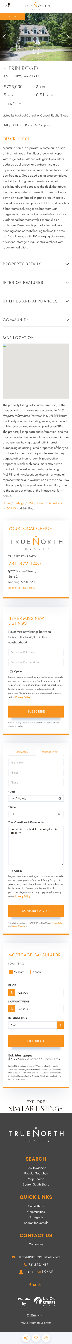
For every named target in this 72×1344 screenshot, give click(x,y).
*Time (12, 807)
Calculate (36, 1041)
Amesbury (55, 503)
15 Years (36, 972)
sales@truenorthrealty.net (38, 1257)
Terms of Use (44, 1323)
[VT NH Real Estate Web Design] (44, 1301)
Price (12, 985)
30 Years (19, 972)
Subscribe (36, 711)
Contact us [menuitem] (36, 1244)
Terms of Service (18, 926)
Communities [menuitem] (36, 1212)
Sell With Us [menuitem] (36, 1206)
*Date (12, 791)
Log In (32, 1272)
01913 (11, 508)
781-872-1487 (25, 563)
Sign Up (47, 1272)
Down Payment (18, 1001)
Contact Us (14, 588)
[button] (6, 37)
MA (31, 503)
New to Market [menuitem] (36, 1168)
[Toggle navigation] (63, 6)
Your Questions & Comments (26, 822)
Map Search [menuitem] (36, 1179)
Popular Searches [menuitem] (36, 1173)
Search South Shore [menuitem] (36, 1184)
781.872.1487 (38, 1265)
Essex (41, 503)
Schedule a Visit (49, 752)
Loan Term (16, 963)
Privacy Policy (22, 697)
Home (7, 503)
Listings (19, 503)
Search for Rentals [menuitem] (36, 1223)
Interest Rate (17, 1017)
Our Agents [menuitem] (36, 1217)
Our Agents (28, 588)
